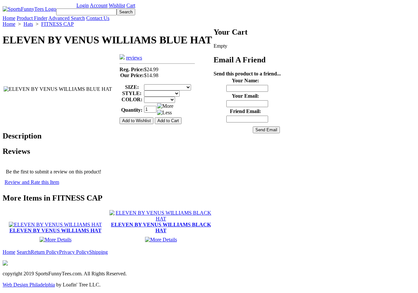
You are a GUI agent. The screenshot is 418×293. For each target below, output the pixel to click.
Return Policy (45, 252)
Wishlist (117, 5)
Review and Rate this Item (32, 182)
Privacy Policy (74, 252)
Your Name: (245, 80)
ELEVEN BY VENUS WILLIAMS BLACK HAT (161, 227)
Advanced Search (66, 18)
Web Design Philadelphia (29, 284)
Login (82, 5)
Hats (28, 24)
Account (98, 5)
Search (24, 252)
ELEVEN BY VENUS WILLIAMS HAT (55, 230)
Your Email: (245, 96)
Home (9, 18)
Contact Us (97, 18)
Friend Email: (245, 111)
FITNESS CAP (57, 24)
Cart (130, 5)
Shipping (98, 252)
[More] (165, 106)
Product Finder (32, 18)
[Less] (164, 113)
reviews (134, 57)
